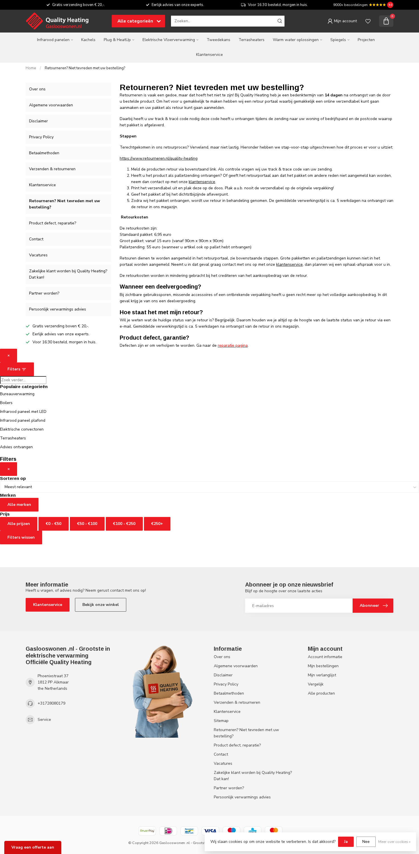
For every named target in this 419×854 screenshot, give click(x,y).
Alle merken (19, 504)
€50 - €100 (87, 523)
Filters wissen (21, 537)
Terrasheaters (252, 39)
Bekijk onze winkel (100, 604)
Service (44, 719)
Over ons (37, 89)
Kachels (88, 39)
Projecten (366, 39)
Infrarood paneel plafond (22, 420)
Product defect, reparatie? (52, 223)
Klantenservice (209, 54)
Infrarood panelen (53, 39)
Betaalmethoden (44, 153)
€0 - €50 (53, 523)
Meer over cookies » (394, 841)
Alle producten (321, 693)
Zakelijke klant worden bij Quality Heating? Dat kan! (68, 274)
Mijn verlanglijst (322, 675)
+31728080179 (51, 703)
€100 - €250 (124, 523)
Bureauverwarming (17, 394)
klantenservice (202, 181)
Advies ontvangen (16, 447)
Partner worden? (44, 293)
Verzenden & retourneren (52, 169)
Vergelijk (316, 684)
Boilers (6, 402)
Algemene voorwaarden (51, 105)
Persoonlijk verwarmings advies (57, 309)
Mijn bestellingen (323, 666)
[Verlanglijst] (368, 21)
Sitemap (221, 720)
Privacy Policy (41, 137)
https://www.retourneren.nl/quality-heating (159, 158)
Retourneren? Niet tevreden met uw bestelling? (85, 68)
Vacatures (38, 255)
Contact (36, 239)
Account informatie (325, 657)
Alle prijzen (18, 523)
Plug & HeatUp (117, 39)
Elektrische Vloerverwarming (169, 39)
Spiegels (338, 39)
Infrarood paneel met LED (23, 411)
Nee (366, 841)
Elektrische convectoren (22, 429)
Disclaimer (38, 121)
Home (31, 68)
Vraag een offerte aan (32, 847)
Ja (346, 841)
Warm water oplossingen (296, 39)
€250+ (157, 523)
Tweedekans (218, 39)
